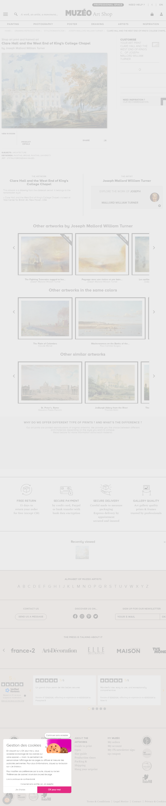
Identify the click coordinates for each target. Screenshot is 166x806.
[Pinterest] (89, 618)
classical (41, 190)
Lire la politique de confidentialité (20, 779)
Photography (43, 24)
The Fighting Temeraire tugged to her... (45, 280)
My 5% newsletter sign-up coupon (122, 752)
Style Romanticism (54, 31)
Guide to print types (83, 748)
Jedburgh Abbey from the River (111, 409)
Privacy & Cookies (155, 801)
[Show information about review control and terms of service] (25, 695)
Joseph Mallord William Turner (85, 31)
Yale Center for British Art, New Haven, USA (25, 200)
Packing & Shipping (81, 763)
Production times (85, 758)
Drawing (97, 24)
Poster (72, 24)
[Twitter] (96, 618)
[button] (7, 800)
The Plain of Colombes (45, 345)
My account (115, 746)
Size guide (81, 754)
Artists (123, 24)
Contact (136, 801)
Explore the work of (120, 197)
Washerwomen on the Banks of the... (110, 345)
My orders (114, 742)
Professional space (108, 5)
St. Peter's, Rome (50, 409)
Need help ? (137, 5)
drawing (24, 190)
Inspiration (151, 24)
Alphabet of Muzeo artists (83, 579)
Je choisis (20, 790)
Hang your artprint (86, 769)
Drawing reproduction (27, 31)
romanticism (9, 193)
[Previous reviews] (30, 690)
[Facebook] (76, 618)
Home (8, 31)
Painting (13, 24)
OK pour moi (54, 790)
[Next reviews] (163, 690)
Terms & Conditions (98, 801)
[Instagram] (82, 618)
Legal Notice (121, 801)
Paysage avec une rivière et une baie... (102, 280)
